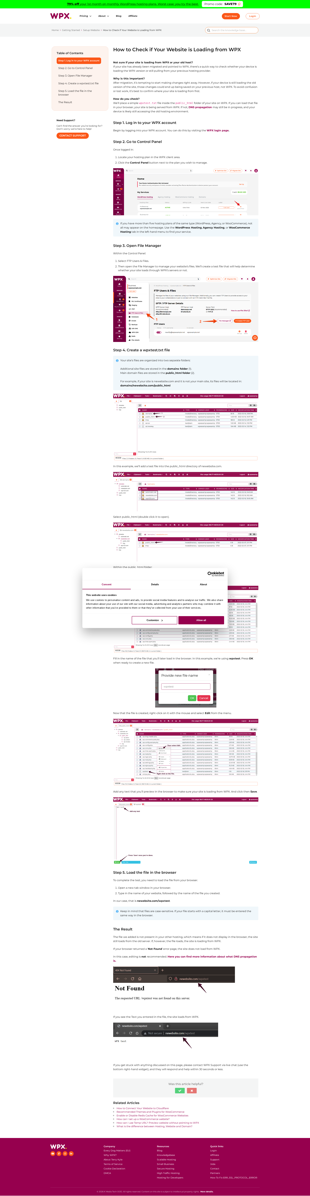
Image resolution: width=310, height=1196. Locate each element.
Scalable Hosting (166, 1159)
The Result (65, 102)
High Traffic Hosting (168, 1173)
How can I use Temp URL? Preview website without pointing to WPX (158, 1122)
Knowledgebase (166, 1155)
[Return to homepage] (60, 16)
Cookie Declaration (114, 1168)
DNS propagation (200, 107)
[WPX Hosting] (75, 1146)
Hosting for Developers (170, 1177)
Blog (118, 16)
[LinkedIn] (71, 1153)
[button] (180, 1090)
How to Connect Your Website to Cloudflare (143, 1108)
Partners (215, 1173)
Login (252, 16)
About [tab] (203, 584)
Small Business (165, 1164)
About (102, 16)
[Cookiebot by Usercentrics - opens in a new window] (210, 574)
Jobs (212, 1164)
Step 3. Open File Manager (75, 75)
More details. (206, 1191)
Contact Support (72, 135)
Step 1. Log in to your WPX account (78, 60)
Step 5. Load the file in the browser (75, 92)
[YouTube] (52, 1153)
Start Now (231, 16)
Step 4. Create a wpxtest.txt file (78, 83)
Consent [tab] (106, 584)
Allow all (201, 620)
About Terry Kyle (113, 1159)
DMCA (107, 1173)
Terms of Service (113, 1164)
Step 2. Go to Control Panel (75, 68)
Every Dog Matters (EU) (117, 1150)
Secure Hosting (165, 1168)
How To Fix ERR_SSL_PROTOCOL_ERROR (233, 1177)
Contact (214, 1168)
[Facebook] (59, 1153)
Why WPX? (110, 1155)
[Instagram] (65, 1153)
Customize (153, 620)
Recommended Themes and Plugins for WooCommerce (150, 1111)
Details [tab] (155, 584)
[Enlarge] (254, 172)
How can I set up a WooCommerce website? (143, 1119)
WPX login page (218, 130)
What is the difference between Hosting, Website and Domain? (154, 1126)
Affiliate (132, 16)
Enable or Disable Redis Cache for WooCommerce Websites (152, 1115)
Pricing (84, 16)
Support (214, 1159)
